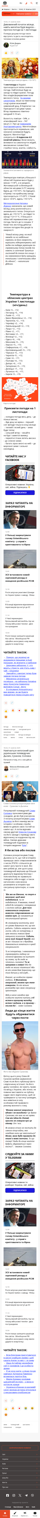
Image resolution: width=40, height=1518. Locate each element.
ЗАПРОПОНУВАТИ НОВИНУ (20, 1448)
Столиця (8, 1507)
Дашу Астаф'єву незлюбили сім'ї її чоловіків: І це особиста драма (18, 1366)
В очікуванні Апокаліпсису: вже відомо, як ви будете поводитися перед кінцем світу (19, 692)
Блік (24, 845)
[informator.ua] (5, 3)
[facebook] (7, 1495)
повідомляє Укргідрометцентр (17, 125)
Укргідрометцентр (25, 729)
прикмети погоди (9, 729)
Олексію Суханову (27, 832)
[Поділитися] (12, 53)
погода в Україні (9, 735)
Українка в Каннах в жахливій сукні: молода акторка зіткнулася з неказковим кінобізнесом (20, 1390)
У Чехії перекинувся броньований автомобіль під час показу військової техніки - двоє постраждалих (19, 1320)
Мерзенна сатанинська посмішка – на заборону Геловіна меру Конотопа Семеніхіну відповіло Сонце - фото (20, 682)
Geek (33, 1507)
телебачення (8, 1427)
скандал (18, 1427)
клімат (17, 732)
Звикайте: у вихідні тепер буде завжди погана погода (20, 674)
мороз (13, 737)
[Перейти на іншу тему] (26, 3)
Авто (27, 1507)
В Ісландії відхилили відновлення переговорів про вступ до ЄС (19, 1303)
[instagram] (13, 1495)
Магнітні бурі (30, 737)
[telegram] (26, 1495)
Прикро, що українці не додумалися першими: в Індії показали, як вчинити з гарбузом (20, 660)
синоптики (7, 732)
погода (6, 727)
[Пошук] (31, 3)
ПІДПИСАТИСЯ (20, 492)
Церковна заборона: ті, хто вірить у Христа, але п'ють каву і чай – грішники (20, 668)
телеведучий (15, 1424)
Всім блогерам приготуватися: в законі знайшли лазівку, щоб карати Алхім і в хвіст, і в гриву (20, 1358)
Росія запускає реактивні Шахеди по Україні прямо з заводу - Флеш (19, 1291)
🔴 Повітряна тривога (22, 14)
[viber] (32, 1495)
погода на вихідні (24, 735)
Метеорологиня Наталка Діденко (16, 204)
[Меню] (37, 3)
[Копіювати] (17, 53)
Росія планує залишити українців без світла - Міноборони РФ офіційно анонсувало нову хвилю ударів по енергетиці (19, 1338)
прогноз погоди (17, 727)
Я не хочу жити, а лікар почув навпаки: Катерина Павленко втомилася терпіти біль (20, 1374)
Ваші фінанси (18, 1507)
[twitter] (20, 1495)
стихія (21, 737)
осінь (5, 737)
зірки (5, 1424)
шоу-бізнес (26, 1424)
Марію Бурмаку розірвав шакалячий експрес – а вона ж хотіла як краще (19, 1382)
